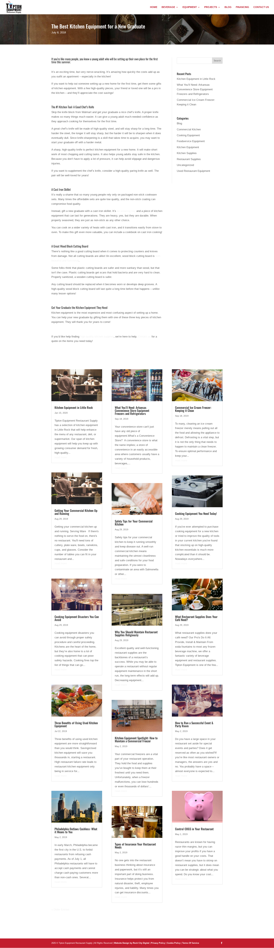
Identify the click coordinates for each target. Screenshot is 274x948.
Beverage (168, 7)
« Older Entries (60, 909)
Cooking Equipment (188, 135)
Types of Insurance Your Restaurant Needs (135, 845)
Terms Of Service (190, 943)
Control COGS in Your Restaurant (194, 829)
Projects (210, 7)
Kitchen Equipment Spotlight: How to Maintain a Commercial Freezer (136, 739)
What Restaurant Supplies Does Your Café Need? (196, 618)
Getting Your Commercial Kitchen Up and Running (76, 512)
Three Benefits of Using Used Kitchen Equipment (76, 724)
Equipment (190, 7)
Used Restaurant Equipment (193, 170)
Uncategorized (185, 165)
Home (153, 7)
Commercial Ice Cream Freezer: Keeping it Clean (193, 409)
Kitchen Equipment (188, 147)
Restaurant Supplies (189, 159)
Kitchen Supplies (187, 153)
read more (61, 457)
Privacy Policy (158, 943)
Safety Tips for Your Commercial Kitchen (134, 522)
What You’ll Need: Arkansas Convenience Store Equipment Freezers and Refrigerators (195, 89)
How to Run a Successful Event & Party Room (194, 724)
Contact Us (261, 7)
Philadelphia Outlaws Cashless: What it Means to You (76, 830)
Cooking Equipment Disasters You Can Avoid (77, 618)
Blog (228, 7)
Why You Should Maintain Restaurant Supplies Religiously (136, 633)
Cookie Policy (174, 943)
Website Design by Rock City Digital (131, 943)
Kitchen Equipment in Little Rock (196, 78)
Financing (242, 7)
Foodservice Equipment (191, 141)
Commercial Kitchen (189, 129)
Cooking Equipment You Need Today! (196, 513)
